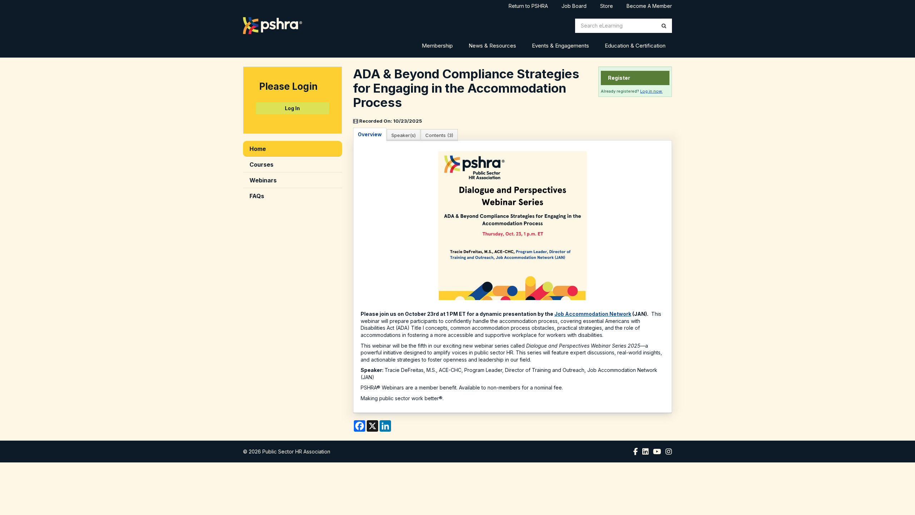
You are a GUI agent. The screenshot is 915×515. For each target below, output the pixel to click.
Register (619, 78)
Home (257, 148)
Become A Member (649, 6)
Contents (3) (439, 135)
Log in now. (651, 91)
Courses (261, 164)
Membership (437, 45)
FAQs (256, 196)
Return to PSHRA (528, 6)
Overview (370, 134)
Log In (292, 108)
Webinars (263, 180)
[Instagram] (669, 451)
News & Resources (492, 45)
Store (606, 6)
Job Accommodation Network (592, 314)
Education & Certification (635, 45)
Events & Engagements (560, 45)
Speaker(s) (403, 135)
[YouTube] (657, 451)
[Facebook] (635, 451)
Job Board (574, 6)
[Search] (664, 26)
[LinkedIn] (645, 451)
